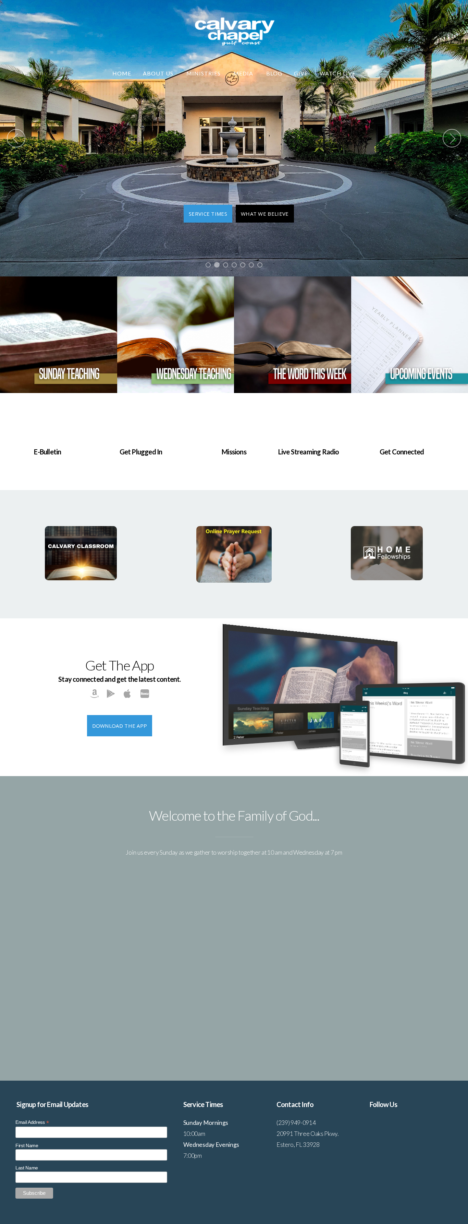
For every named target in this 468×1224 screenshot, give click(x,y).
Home (121, 73)
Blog (274, 73)
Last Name (26, 1167)
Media (244, 73)
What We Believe (265, 213)
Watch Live (338, 73)
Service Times (208, 213)
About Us (159, 73)
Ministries (204, 73)
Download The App (119, 725)
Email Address (32, 1122)
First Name (26, 1145)
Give (301, 73)
